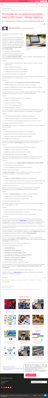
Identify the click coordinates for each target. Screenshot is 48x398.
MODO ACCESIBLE (21, 1)
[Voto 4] (44, 277)
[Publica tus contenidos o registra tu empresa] (33, 1)
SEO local (20, 37)
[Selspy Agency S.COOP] (5, 29)
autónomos (24, 10)
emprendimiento (6, 10)
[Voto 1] (40, 277)
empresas (13, 10)
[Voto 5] (45, 277)
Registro (37, 1)
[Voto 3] (43, 277)
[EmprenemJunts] (9, 4)
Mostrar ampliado (40, 33)
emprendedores (5, 281)
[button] (45, 395)
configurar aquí (36, 371)
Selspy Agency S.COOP (14, 27)
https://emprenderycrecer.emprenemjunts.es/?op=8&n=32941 (24, 289)
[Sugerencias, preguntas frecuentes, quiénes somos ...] (31, 1)
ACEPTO (31, 375)
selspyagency (12, 286)
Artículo (9, 8)
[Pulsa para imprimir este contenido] (44, 24)
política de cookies (41, 369)
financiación (31, 10)
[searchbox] (42, 4)
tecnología (38, 280)
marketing (19, 10)
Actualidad (4, 8)
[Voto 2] (41, 277)
